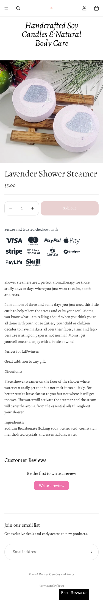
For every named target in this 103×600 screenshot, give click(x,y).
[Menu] (6, 8)
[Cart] (96, 8)
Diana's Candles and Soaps (56, 574)
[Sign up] (90, 552)
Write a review (51, 486)
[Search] (18, 8)
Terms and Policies (51, 586)
